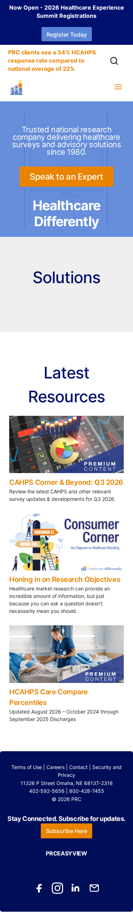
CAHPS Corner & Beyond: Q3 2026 (66, 482)
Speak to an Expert (66, 176)
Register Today (66, 34)
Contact (78, 767)
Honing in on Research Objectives (64, 579)
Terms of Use (26, 767)
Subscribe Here (66, 830)
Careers (55, 767)
